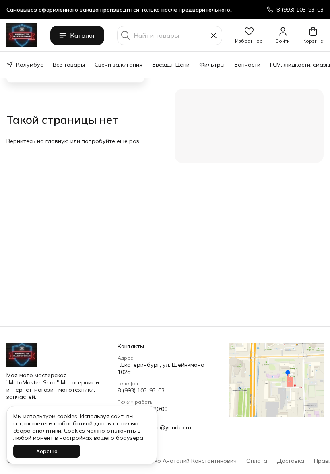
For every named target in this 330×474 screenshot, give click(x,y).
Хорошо (47, 451)
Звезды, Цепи (171, 64)
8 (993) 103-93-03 (141, 390)
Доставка (290, 460)
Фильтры (212, 64)
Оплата (256, 460)
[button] (249, 35)
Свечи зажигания (118, 64)
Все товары (69, 64)
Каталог (83, 35)
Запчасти (247, 64)
